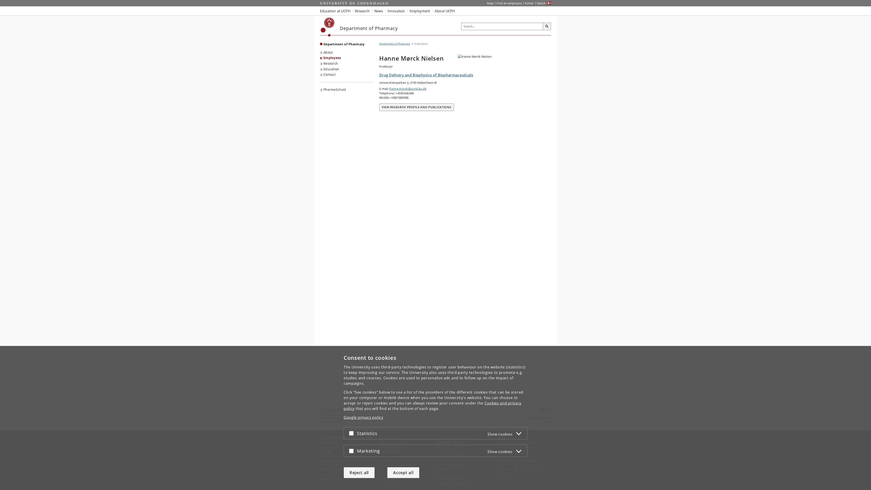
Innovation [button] (396, 11)
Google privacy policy (363, 417)
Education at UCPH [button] (335, 11)
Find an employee (509, 3)
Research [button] (362, 11)
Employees (332, 58)
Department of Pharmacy (344, 44)
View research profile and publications (416, 107)
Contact (329, 74)
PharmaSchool (334, 89)
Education (331, 69)
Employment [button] (420, 11)
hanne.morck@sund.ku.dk (407, 89)
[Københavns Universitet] (328, 27)
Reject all (359, 472)
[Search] (547, 26)
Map (490, 3)
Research (330, 63)
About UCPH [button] (445, 11)
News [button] (378, 11)
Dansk (541, 3)
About (328, 52)
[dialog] (435, 418)
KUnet (529, 3)
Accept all (403, 472)
